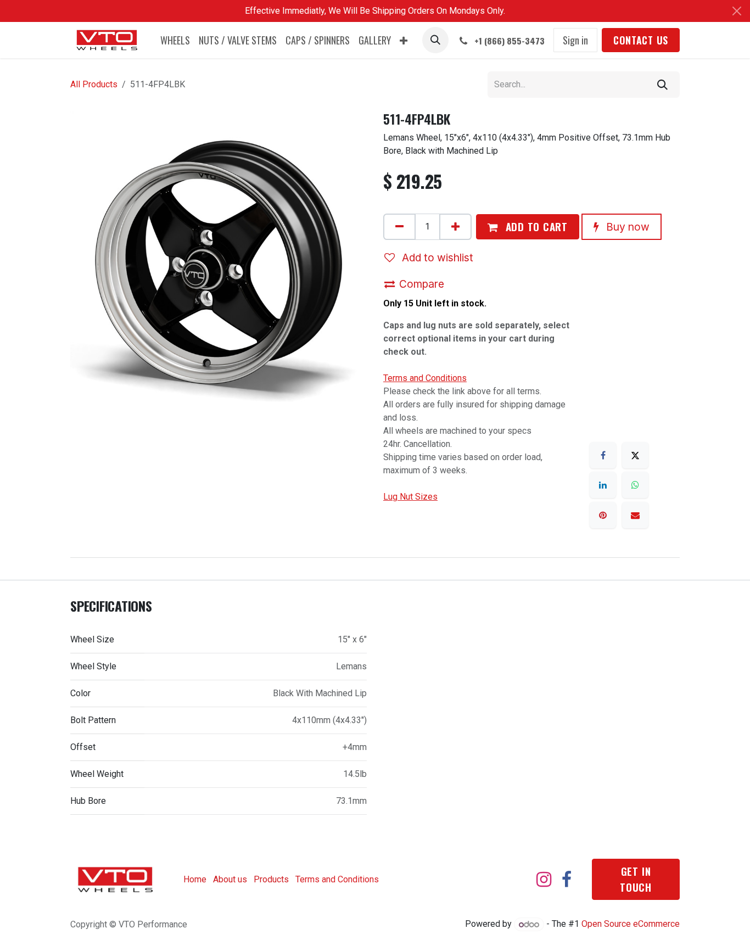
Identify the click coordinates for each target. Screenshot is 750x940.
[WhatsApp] (635, 485)
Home (194, 879)
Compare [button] (421, 283)
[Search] (662, 84)
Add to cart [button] (535, 226)
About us (230, 879)
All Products (93, 84)
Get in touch (636, 879)
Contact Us (640, 40)
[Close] (736, 11)
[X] (635, 455)
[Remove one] (399, 227)
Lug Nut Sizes (410, 496)
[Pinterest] (603, 515)
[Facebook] (603, 455)
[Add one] (455, 227)
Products (271, 879)
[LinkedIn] (603, 485)
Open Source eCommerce (630, 924)
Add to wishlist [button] (436, 257)
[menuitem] (175, 40)
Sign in (575, 40)
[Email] (635, 515)
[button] (435, 40)
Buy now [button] (626, 226)
